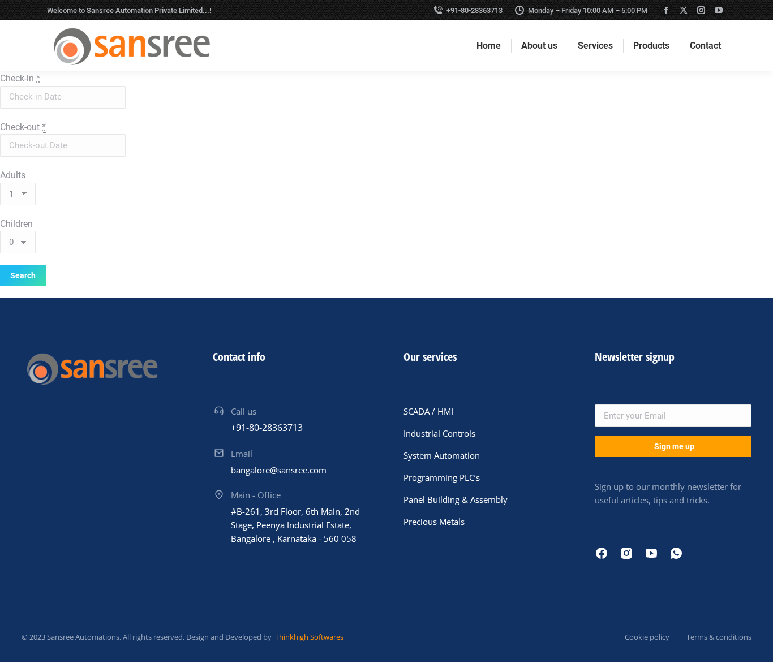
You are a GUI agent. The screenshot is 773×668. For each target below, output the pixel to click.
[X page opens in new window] (683, 10)
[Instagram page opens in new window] (701, 10)
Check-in (20, 78)
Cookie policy (647, 637)
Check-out (23, 127)
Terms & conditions (718, 637)
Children (16, 223)
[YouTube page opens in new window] (718, 10)
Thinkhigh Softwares (308, 637)
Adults (12, 175)
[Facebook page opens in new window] (666, 10)
